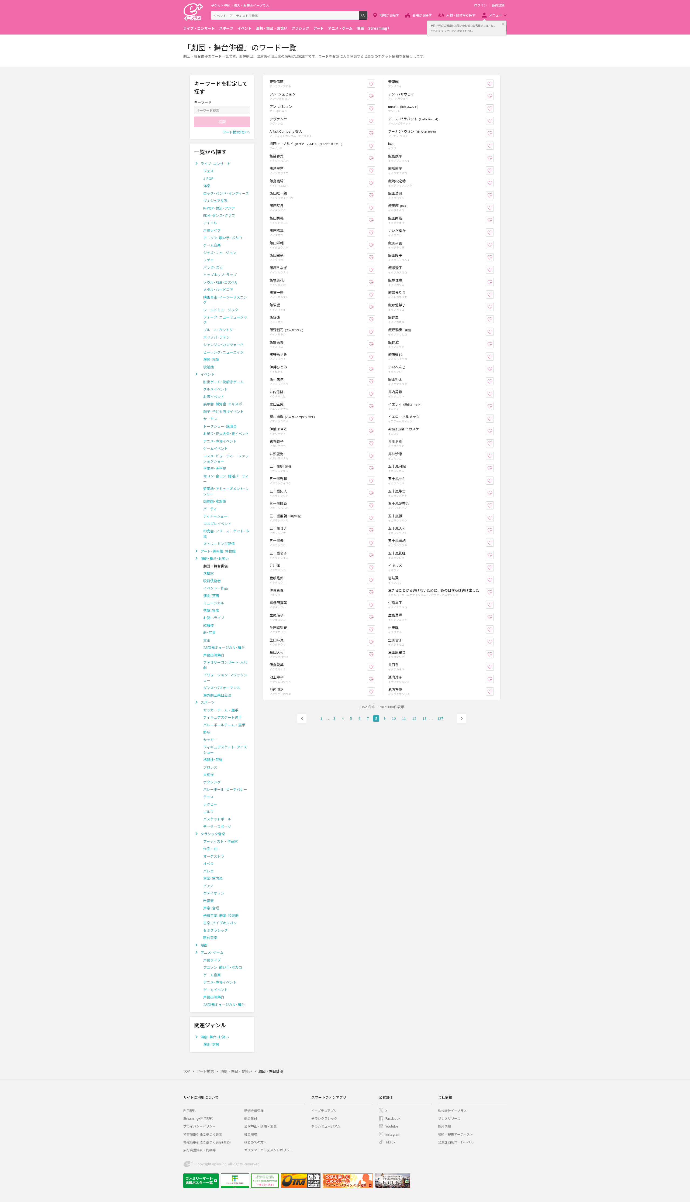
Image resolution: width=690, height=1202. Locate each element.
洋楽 (206, 185)
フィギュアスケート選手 (222, 717)
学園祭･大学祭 (214, 468)
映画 (360, 28)
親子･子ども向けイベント (223, 411)
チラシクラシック (324, 1118)
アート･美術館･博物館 (218, 551)
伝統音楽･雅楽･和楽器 (221, 915)
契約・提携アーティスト (455, 1134)
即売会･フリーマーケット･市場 (226, 533)
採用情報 (444, 1126)
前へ (301, 718)
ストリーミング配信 (219, 543)
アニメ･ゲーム (212, 952)
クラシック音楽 (213, 833)
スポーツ (226, 28)
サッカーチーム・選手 (220, 710)
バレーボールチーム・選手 (224, 724)
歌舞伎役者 (212, 580)
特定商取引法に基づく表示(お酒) (207, 1142)
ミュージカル (213, 602)
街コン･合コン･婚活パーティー (226, 478)
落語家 (208, 573)
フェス (208, 170)
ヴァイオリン (213, 893)
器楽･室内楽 (213, 878)
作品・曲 (210, 848)
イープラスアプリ (324, 1110)
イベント (244, 28)
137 (440, 718)
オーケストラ (213, 856)
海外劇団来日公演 (217, 695)
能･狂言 (209, 632)
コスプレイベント (217, 523)
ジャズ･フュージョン (219, 252)
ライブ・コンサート (199, 28)
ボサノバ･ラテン (216, 337)
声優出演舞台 (213, 654)
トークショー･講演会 (220, 426)
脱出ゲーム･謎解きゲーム (223, 381)
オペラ (208, 863)
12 (414, 718)
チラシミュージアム (325, 1126)
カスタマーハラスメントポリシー (268, 1150)
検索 (222, 121)
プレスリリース (449, 1118)
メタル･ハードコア (218, 289)
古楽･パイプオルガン (220, 922)
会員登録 (498, 5)
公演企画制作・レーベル (456, 1142)
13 (424, 718)
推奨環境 (250, 1134)
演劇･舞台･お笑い (215, 558)
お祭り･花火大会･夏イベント (226, 433)
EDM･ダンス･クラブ (219, 215)
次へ (461, 718)
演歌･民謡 (211, 359)
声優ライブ (212, 230)
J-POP (208, 178)
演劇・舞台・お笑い (271, 28)
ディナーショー (215, 516)
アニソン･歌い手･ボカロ (222, 237)
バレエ (208, 871)
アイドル (210, 222)
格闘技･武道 (213, 759)
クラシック (300, 28)
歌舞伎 (208, 625)
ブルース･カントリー (219, 329)
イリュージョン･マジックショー (225, 677)
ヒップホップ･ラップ (220, 274)
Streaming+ (379, 28)
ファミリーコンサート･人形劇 (225, 665)
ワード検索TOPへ (236, 132)
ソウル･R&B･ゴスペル (220, 282)
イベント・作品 (215, 588)
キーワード (203, 102)
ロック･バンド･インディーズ (226, 193)
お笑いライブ (213, 617)
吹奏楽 (208, 900)
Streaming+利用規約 (198, 1118)
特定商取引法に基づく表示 (202, 1134)
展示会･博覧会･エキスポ (222, 403)
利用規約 (189, 1110)
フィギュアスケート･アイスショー (225, 749)
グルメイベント (215, 389)
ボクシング (212, 782)
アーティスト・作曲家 (220, 841)
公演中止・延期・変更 (260, 1126)
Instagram (392, 1134)
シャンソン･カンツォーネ (223, 344)
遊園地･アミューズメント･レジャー (226, 491)
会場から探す (422, 15)
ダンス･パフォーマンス (221, 687)
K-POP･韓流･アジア (219, 208)
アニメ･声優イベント (220, 441)
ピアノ (208, 885)
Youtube (391, 1126)
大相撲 (208, 774)
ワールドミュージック (220, 309)
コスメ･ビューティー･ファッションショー (226, 458)
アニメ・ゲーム (340, 28)
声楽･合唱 (211, 907)
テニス (208, 796)
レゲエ (208, 259)
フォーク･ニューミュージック (225, 319)
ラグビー (210, 804)
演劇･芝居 (211, 595)
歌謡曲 (208, 366)
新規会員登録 (254, 1110)
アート (318, 28)
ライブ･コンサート (215, 163)
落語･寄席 (211, 610)
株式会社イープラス (452, 1110)
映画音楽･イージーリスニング (225, 299)
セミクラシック (215, 930)
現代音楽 (210, 937)
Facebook (392, 1118)
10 (394, 718)
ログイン (480, 5)
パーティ (210, 508)
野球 (206, 732)
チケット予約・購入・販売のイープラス (240, 5)
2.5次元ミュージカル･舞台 (224, 647)
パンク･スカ (213, 267)
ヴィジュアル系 (215, 200)
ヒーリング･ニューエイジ (223, 352)
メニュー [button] (495, 15)
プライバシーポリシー (199, 1126)
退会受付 (250, 1118)
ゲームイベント (215, 448)
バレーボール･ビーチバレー (225, 789)
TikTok (390, 1142)
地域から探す (389, 15)
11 (404, 718)
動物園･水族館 (214, 501)
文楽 (206, 640)
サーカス (210, 418)
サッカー (210, 739)
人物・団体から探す (460, 15)
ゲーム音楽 (212, 245)
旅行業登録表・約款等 (199, 1150)
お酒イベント (213, 396)
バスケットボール (217, 818)
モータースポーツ (217, 826)
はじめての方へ (255, 1142)
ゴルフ (208, 811)
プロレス (210, 767)
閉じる (503, 24)
